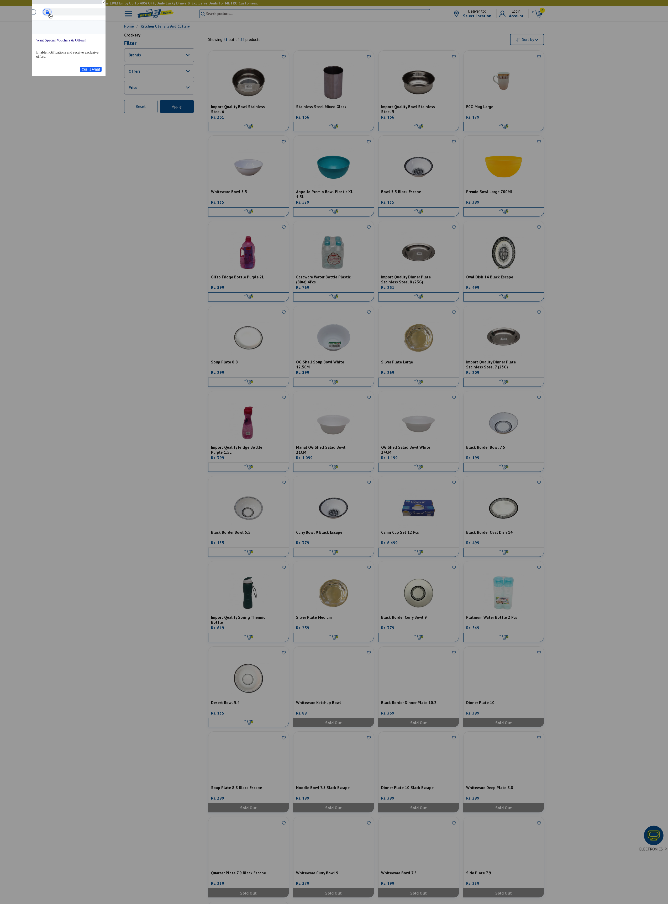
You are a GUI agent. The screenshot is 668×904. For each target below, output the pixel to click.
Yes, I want (90, 69)
